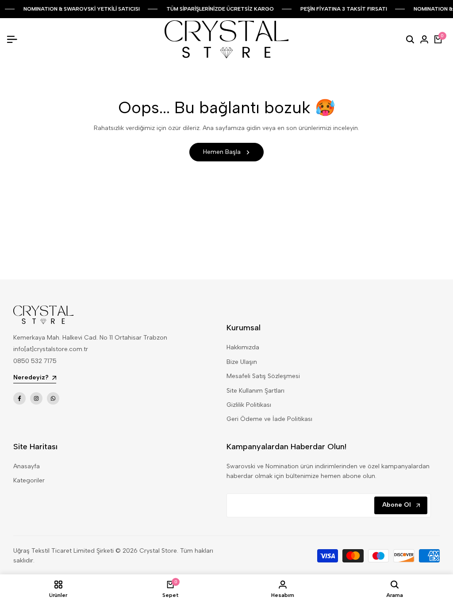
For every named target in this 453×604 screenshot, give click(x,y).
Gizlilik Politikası (248, 405)
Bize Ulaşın (241, 362)
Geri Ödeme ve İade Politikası (269, 419)
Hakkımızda (242, 347)
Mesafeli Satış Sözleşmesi (263, 376)
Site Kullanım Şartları (255, 390)
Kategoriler (29, 480)
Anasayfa (26, 466)
